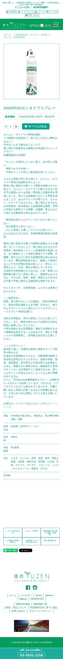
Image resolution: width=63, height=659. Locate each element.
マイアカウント (26, 12)
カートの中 (53, 12)
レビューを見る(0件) (13, 532)
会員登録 (12, 12)
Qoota (38, 595)
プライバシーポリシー (40, 611)
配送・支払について (16, 607)
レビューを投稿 (31, 531)
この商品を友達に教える (13, 541)
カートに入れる (37, 126)
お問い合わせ (33, 15)
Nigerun (23, 599)
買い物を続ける (50, 540)
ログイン (40, 12)
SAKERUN (19, 37)
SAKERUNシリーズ (26, 35)
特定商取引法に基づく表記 (43, 607)
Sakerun (49, 595)
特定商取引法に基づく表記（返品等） (50, 532)
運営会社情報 (23, 604)
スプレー (46, 35)
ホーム (7, 35)
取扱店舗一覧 (40, 604)
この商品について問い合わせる (31, 541)
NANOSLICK (37, 599)
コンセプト (25, 595)
